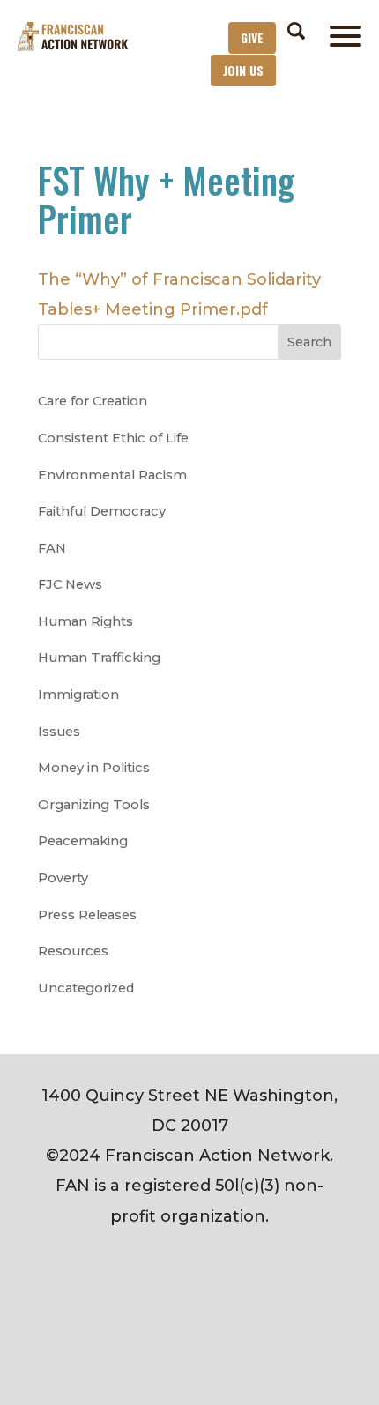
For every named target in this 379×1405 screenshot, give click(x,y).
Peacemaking (83, 841)
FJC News (70, 584)
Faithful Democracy (102, 511)
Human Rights (85, 621)
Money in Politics (94, 768)
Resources (73, 951)
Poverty (63, 878)
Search (309, 342)
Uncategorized (86, 988)
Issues (59, 732)
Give (252, 37)
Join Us (243, 70)
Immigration (78, 694)
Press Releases (87, 915)
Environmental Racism (112, 475)
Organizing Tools (94, 805)
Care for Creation (92, 401)
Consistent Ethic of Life (113, 438)
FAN (52, 548)
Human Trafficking (99, 657)
